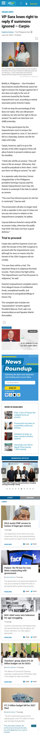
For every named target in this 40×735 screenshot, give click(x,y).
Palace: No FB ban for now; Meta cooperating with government (17, 570)
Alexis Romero (10, 577)
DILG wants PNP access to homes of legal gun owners (17, 524)
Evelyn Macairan (11, 667)
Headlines (7, 12)
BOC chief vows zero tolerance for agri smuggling (19, 616)
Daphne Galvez (8, 32)
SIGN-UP (12, 388)
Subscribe (33, 4)
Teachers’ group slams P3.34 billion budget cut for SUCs (18, 662)
